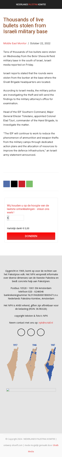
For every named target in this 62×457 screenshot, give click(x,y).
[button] (5, 4)
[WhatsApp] (29, 184)
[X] (14, 184)
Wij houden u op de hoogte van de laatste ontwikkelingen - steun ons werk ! (28, 209)
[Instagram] (31, 332)
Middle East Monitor (15, 43)
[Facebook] (6, 184)
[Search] (57, 4)
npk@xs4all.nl (46, 322)
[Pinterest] (22, 184)
